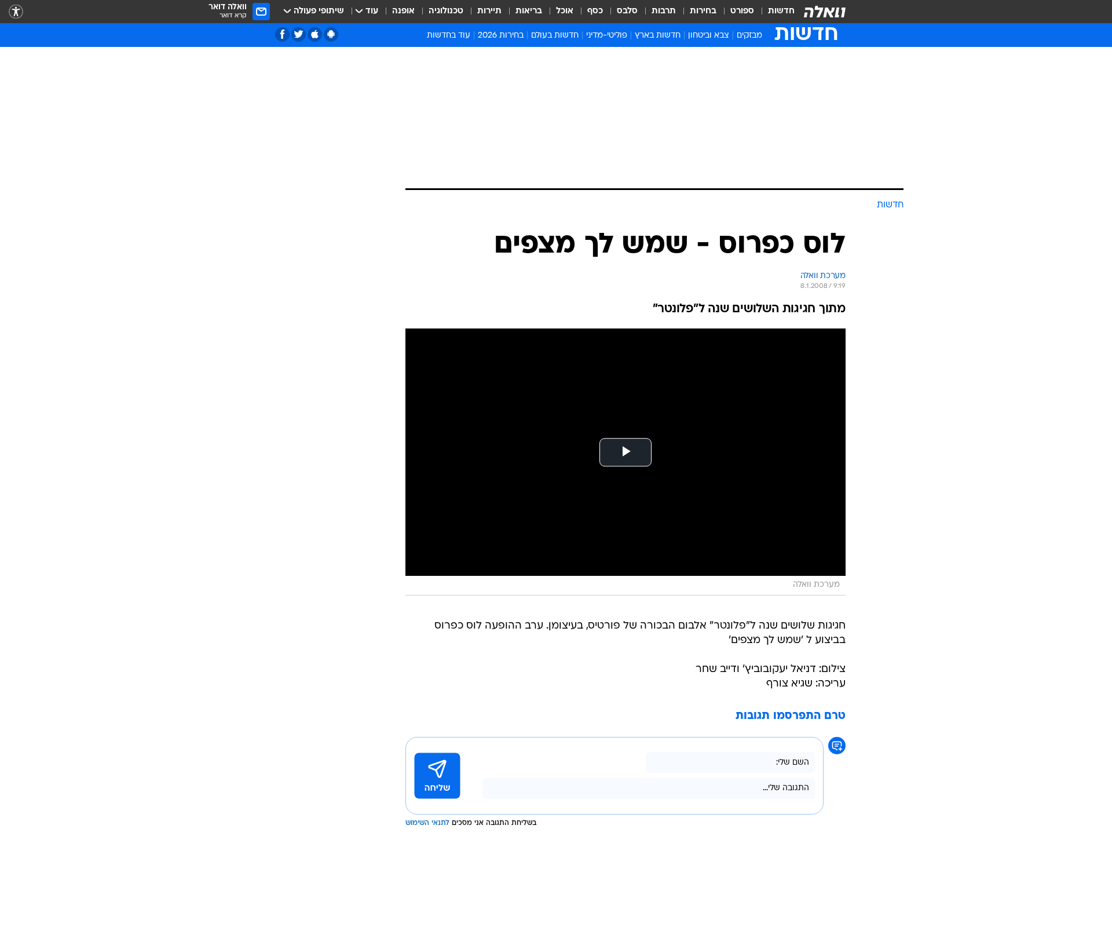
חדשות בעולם (555, 35)
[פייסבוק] (282, 34)
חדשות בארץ (658, 35)
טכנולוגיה (446, 11)
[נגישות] (16, 12)
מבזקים (749, 35)
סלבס (627, 11)
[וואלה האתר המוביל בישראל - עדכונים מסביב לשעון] (825, 11)
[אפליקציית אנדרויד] (331, 34)
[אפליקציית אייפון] (315, 34)
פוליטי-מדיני (606, 35)
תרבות (664, 11)
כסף (595, 11)
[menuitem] (774, 11)
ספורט (742, 11)
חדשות (781, 11)
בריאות (528, 11)
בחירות (703, 11)
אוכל (564, 11)
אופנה (403, 11)
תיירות (489, 11)
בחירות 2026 (501, 35)
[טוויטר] (298, 34)
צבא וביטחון (708, 35)
